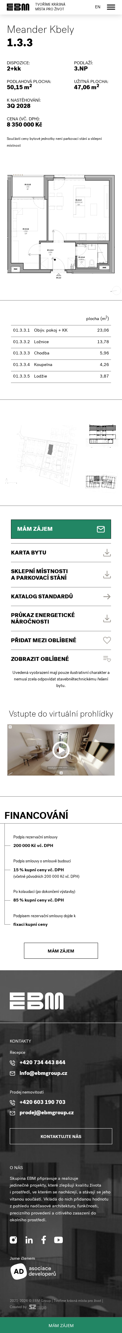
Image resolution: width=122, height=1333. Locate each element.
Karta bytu (28, 553)
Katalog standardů (42, 597)
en (97, 7)
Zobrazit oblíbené (40, 660)
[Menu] (111, 7)
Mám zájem (61, 1326)
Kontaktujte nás (61, 1137)
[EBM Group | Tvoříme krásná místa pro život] (18, 7)
